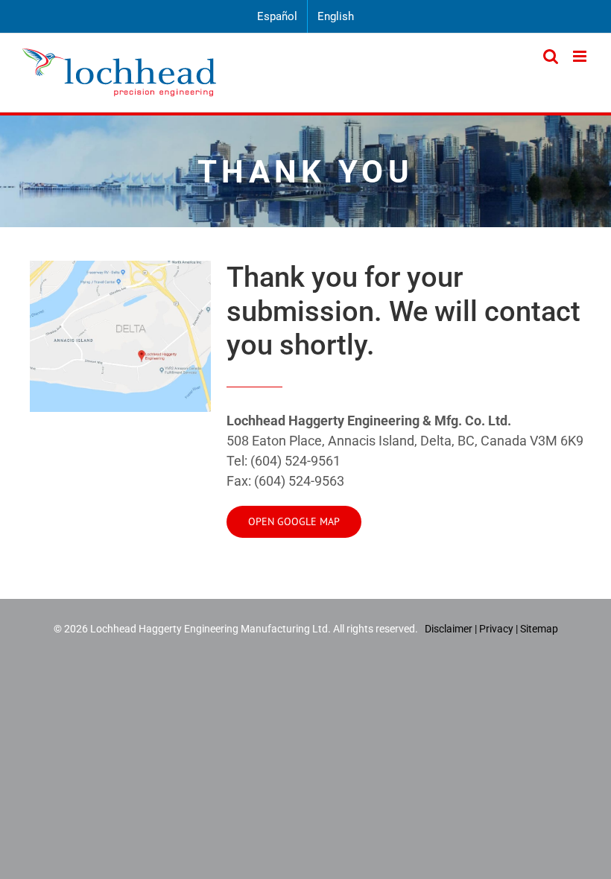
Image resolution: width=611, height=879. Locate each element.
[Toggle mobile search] (550, 56)
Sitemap (539, 629)
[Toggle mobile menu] (581, 56)
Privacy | (498, 629)
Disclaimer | (452, 629)
